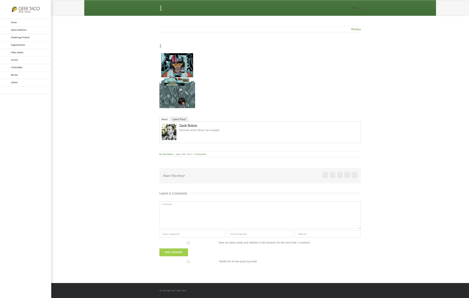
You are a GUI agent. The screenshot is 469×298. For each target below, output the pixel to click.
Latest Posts (179, 119)
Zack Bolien (188, 125)
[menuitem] (25, 23)
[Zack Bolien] (169, 126)
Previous (356, 29)
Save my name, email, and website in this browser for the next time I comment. (264, 242)
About (164, 119)
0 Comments (200, 154)
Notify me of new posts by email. (238, 261)
